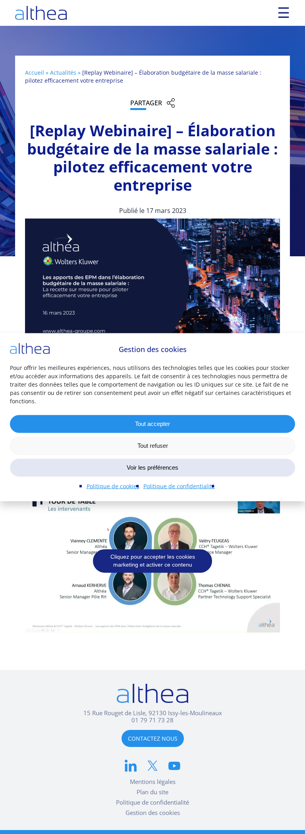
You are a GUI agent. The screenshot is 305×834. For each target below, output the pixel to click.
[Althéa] (40, 13)
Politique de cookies (113, 486)
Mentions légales (153, 782)
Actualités (63, 72)
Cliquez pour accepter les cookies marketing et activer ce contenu (152, 561)
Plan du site (152, 792)
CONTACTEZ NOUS (153, 738)
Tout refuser (152, 445)
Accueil (34, 72)
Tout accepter (152, 423)
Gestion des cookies (152, 813)
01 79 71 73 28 (152, 720)
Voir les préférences (152, 467)
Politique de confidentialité (179, 486)
